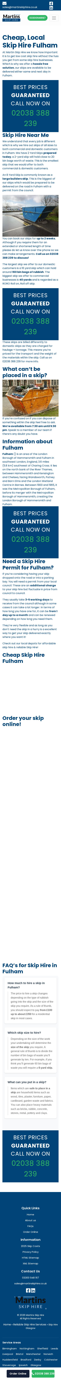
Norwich (48, 1354)
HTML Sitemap (30, 1257)
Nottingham (27, 1348)
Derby (37, 1359)
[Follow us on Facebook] (28, 1290)
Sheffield (42, 1348)
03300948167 (37, 17)
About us (30, 1220)
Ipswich (23, 1365)
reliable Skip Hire (26, 647)
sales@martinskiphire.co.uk (30, 1283)
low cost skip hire (27, 56)
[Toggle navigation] (54, 18)
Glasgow (36, 1365)
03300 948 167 (30, 1277)
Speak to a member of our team (29, 430)
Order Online (18, 1373)
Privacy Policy (31, 1252)
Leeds (54, 1348)
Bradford (26, 1359)
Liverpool (7, 1354)
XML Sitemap (30, 1263)
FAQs (30, 1226)
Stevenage (9, 1365)
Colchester (51, 1359)
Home (7, 1324)
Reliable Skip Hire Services (29, 1324)
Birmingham (9, 1348)
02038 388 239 (11, 361)
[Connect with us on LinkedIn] (33, 1290)
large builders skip (15, 179)
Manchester (33, 1354)
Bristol (19, 1354)
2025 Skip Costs (30, 1246)
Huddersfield (10, 1359)
